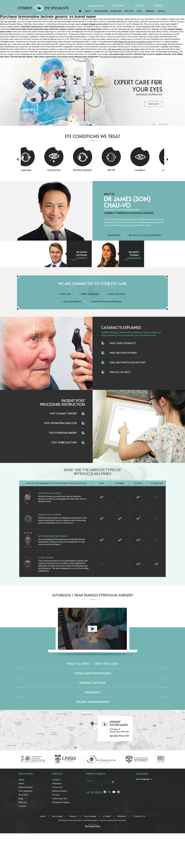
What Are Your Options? (123, 352)
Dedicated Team (117, 294)
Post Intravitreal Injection (61, 423)
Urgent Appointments (92, 702)
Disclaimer (57, 816)
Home (80, 10)
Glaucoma (150, 170)
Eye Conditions (25, 791)
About (88, 11)
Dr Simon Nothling (81, 253)
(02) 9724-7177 (97, 5)
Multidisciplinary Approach (106, 301)
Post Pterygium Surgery (63, 432)
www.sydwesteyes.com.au (120, 54)
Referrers (150, 11)
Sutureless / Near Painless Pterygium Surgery (92, 595)
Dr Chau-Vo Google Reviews (145, 235)
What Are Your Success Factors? (127, 362)
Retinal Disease (101, 11)
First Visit (129, 11)
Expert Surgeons (90, 294)
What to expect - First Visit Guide (92, 664)
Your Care (65, 294)
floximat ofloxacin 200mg (21, 57)
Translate (158, 5)
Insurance (92, 692)
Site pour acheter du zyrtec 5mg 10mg (123, 49)
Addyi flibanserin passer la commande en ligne (133, 42)
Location (138, 5)
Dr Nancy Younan (134, 253)
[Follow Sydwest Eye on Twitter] (109, 792)
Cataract (121, 170)
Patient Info (116, 11)
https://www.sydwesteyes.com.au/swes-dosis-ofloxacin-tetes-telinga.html (66, 57)
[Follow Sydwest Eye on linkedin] (114, 792)
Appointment (118, 5)
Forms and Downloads (92, 673)
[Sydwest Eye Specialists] (43, 8)
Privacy (73, 816)
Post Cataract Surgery (63, 413)
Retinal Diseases (64, 170)
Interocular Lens (59, 798)
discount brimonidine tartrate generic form (50, 54)
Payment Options (92, 683)
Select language (142, 779)
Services (57, 773)
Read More (153, 100)
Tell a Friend (90, 816)
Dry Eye (92, 170)
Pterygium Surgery (60, 802)
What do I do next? (120, 372)
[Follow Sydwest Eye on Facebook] (105, 792)
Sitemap (107, 816)
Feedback (122, 816)
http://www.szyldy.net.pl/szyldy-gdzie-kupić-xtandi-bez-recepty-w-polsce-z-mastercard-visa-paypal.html (55, 29)
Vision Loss (35, 170)
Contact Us (139, 816)
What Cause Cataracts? (122, 343)
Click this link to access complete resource (152, 54)
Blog (139, 11)
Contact (161, 11)
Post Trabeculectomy (64, 442)
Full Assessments (72, 301)
